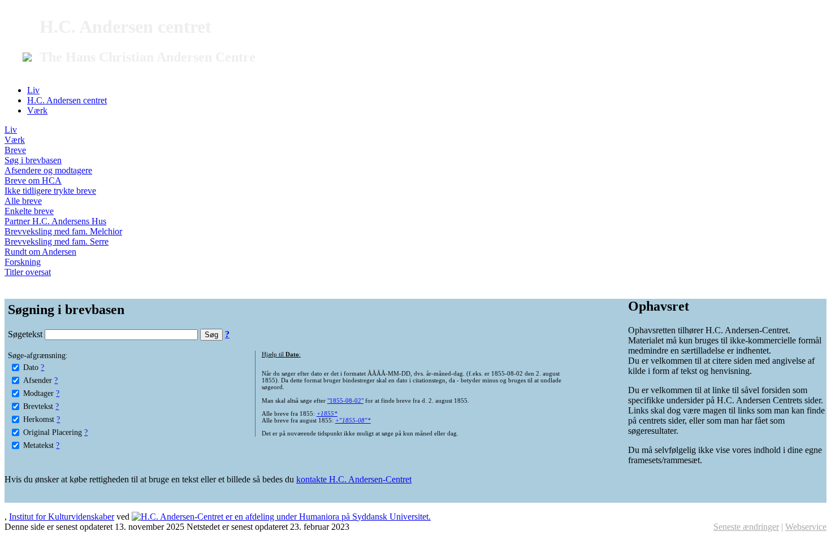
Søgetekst (26, 334)
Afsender (37, 380)
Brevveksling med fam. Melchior (63, 231)
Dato (30, 367)
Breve (15, 150)
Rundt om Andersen (40, 251)
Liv (33, 90)
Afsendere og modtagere (48, 170)
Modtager (38, 393)
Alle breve (23, 201)
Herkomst (38, 419)
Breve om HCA (33, 180)
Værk (37, 110)
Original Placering (52, 432)
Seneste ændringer (746, 527)
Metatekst (38, 445)
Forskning (23, 262)
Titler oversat (28, 272)
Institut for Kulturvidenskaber (61, 516)
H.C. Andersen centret (67, 100)
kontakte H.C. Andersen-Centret (354, 479)
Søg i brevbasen (33, 160)
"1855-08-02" (345, 400)
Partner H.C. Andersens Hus (55, 221)
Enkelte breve (29, 211)
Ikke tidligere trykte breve (50, 190)
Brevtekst (38, 406)
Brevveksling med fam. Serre (57, 241)
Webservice (805, 527)
